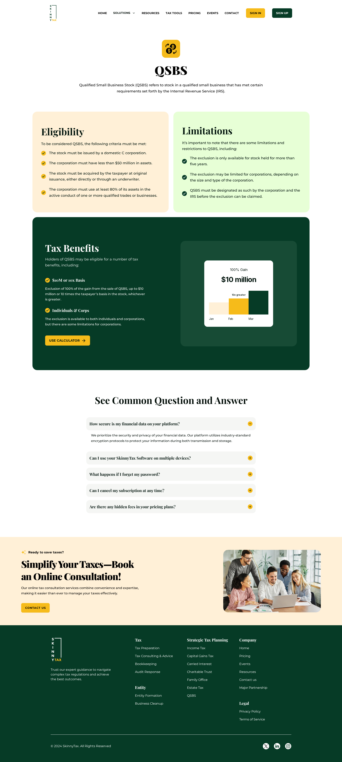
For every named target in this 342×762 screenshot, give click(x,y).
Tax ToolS (174, 13)
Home (244, 648)
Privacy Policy (250, 711)
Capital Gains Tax (200, 656)
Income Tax (196, 648)
